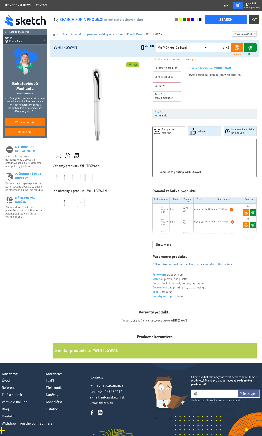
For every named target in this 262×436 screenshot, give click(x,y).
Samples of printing (168, 131)
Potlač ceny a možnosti (164, 96)
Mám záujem (248, 394)
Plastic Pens (134, 34)
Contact (41, 5)
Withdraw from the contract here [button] (27, 423)
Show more (163, 245)
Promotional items (17, 5)
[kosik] (238, 5)
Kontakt (8, 416)
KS (227, 48)
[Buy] (250, 47)
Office (13, 39)
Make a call (25, 132)
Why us (202, 131)
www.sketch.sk (101, 403)
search (226, 19)
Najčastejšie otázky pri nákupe (242, 131)
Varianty (160, 85)
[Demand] (237, 47)
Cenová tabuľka (164, 76)
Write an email (25, 122)
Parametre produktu (166, 67)
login (225, 5)
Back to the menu (19, 32)
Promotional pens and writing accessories (97, 34)
